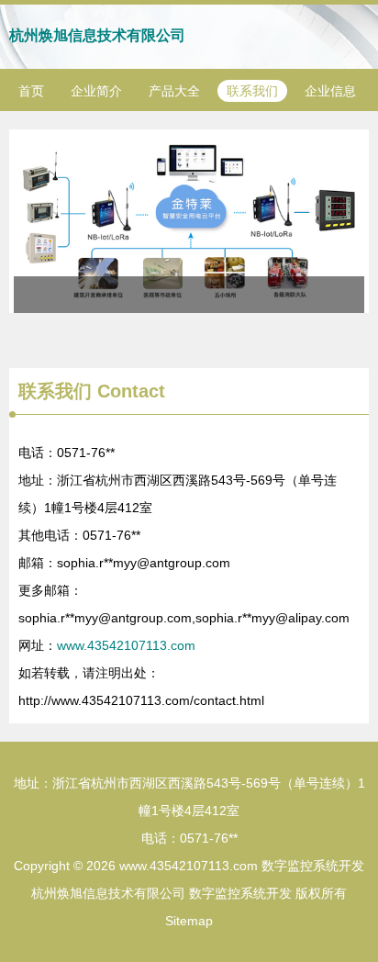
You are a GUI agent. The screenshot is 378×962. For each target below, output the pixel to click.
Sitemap (189, 920)
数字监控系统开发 (312, 865)
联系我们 (252, 91)
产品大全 (174, 91)
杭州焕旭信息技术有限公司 (97, 35)
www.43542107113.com (126, 645)
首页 (31, 91)
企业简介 (96, 91)
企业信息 (330, 91)
